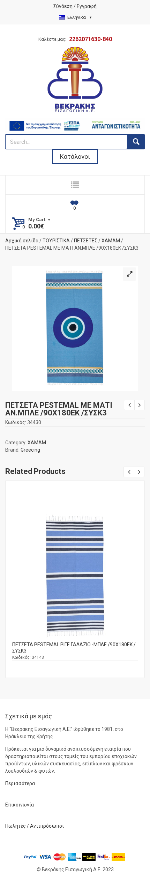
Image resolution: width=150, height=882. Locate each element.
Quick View (75, 566)
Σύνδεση (63, 6)
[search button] (136, 141)
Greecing (30, 450)
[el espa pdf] (75, 121)
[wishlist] (75, 204)
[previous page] (129, 405)
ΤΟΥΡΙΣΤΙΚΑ (56, 240)
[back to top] (138, 858)
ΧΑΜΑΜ (111, 240)
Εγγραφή (87, 6)
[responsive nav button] (75, 185)
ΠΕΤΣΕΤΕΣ (85, 240)
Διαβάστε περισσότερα (75, 581)
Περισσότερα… (21, 783)
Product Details (75, 573)
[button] (129, 274)
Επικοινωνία (19, 804)
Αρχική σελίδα (21, 240)
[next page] (139, 405)
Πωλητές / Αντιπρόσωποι (34, 826)
